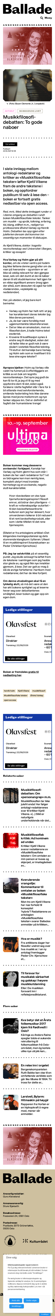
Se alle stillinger (16, 658)
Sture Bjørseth (11, 1206)
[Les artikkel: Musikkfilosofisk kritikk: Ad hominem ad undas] (27, 848)
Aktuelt (9, 111)
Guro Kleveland (11, 1196)
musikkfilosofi (38, 691)
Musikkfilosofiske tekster (15, 695)
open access (10, 700)
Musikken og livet (30, 111)
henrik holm (9, 691)
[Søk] (41, 18)
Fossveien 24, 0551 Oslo (16, 1216)
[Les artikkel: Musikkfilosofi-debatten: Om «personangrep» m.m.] (27, 803)
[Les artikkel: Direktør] (23, 635)
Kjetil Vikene (23, 691)
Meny (48, 17)
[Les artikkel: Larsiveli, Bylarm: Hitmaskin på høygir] (27, 1104)
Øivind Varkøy (36, 695)
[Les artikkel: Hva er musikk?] (27, 947)
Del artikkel (10, 144)
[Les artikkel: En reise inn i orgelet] (27, 1072)
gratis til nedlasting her (21, 673)
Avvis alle (16, 1300)
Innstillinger (45, 1314)
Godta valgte (31, 1300)
